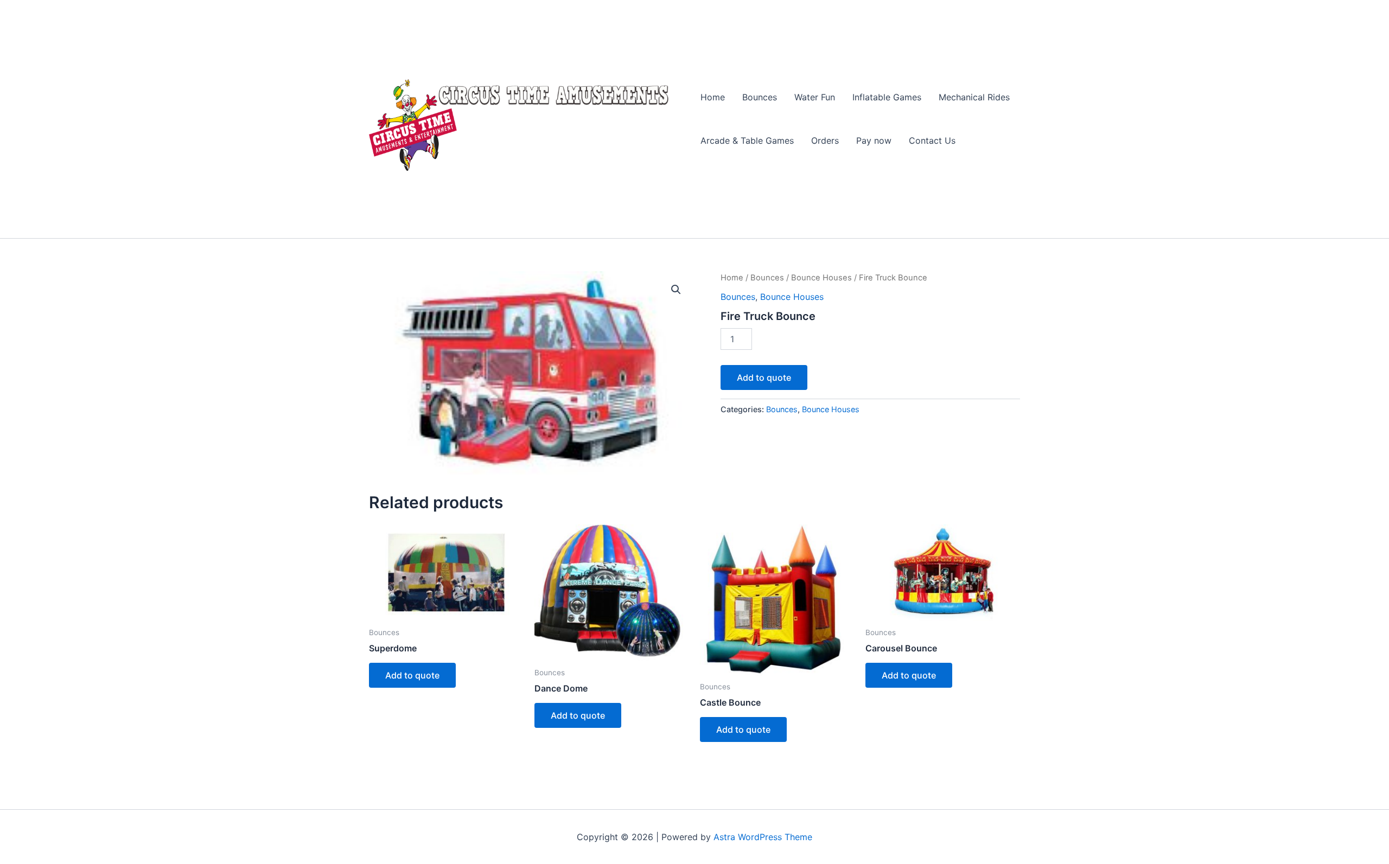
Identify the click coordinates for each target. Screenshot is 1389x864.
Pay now (873, 140)
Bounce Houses (821, 278)
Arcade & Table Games (747, 140)
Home (712, 97)
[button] (676, 289)
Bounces (759, 97)
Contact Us (932, 140)
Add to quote (764, 377)
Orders (825, 140)
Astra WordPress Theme (762, 836)
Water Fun (814, 97)
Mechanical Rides (974, 97)
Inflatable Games (886, 97)
